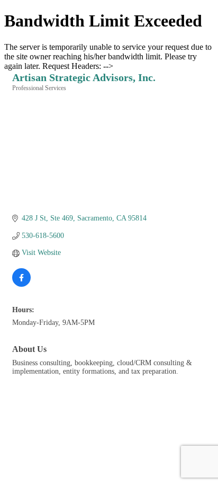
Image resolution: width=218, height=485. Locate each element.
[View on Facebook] (21, 284)
